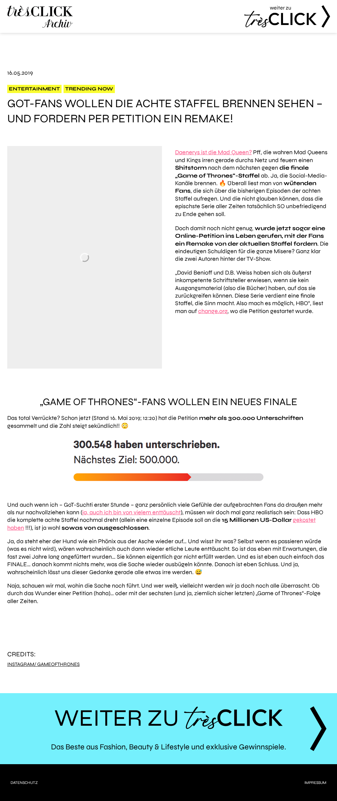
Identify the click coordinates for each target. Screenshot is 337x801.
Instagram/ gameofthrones (43, 664)
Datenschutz (24, 782)
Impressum (315, 782)
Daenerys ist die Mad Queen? (213, 152)
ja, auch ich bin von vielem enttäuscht (131, 512)
